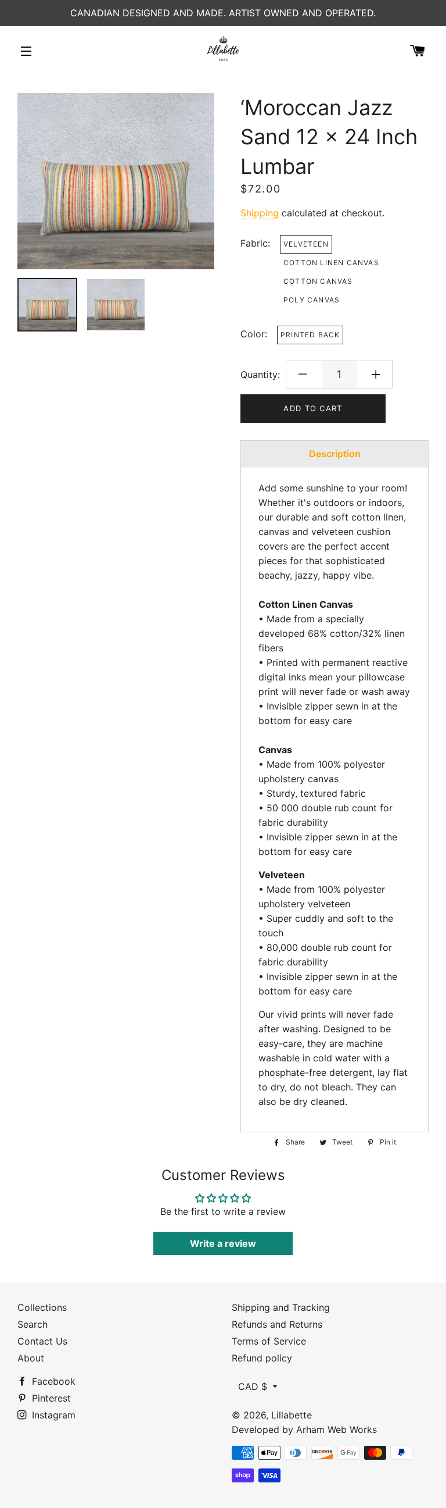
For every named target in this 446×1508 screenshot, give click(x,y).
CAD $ (252, 1386)
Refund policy (262, 1358)
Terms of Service (269, 1341)
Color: (253, 334)
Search (32, 1324)
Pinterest (50, 1398)
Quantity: (260, 374)
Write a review (223, 1243)
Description (335, 453)
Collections (42, 1307)
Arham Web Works (336, 1429)
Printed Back (310, 334)
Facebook (52, 1381)
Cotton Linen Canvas (331, 262)
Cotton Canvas (318, 281)
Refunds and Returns (277, 1324)
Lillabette (291, 1415)
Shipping (259, 213)
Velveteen (306, 244)
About (30, 1358)
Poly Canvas (311, 299)
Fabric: (255, 243)
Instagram (52, 1415)
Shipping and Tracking (281, 1307)
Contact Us (42, 1341)
